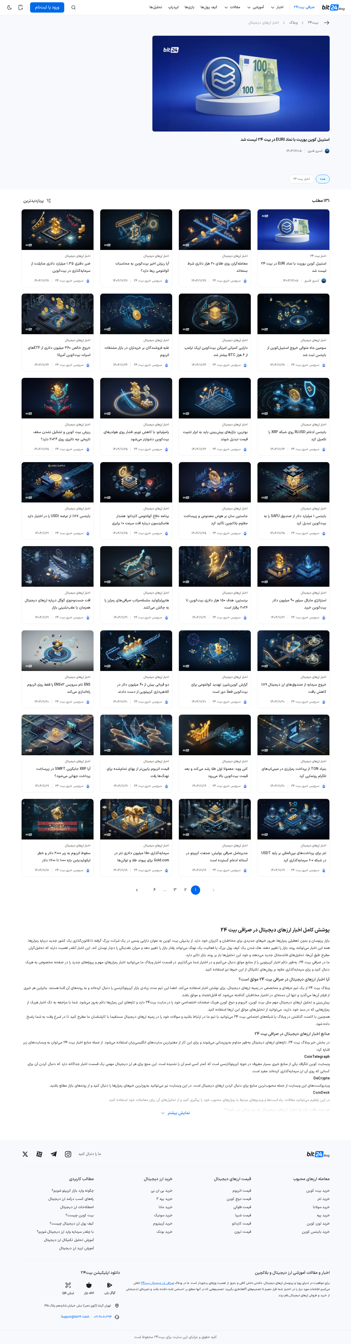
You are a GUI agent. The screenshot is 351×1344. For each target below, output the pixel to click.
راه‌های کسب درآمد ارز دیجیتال (71, 1199)
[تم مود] (9, 7)
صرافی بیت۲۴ (304, 7)
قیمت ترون (242, 1232)
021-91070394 (103, 1317)
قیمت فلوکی (242, 1207)
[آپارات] (39, 1154)
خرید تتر (323, 1199)
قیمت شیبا (243, 1215)
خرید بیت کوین (318, 1190)
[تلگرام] (54, 1154)
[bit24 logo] (315, 1154)
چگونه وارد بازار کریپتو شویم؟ (73, 1190)
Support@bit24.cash (75, 1317)
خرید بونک (164, 1232)
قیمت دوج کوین (239, 1199)
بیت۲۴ (313, 22)
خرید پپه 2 (164, 1199)
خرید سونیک (163, 1215)
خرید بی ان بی (161, 1190)
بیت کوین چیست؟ (80, 1215)
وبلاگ (293, 22)
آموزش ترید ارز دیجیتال (76, 1248)
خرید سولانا (321, 1207)
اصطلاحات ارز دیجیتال (77, 1207)
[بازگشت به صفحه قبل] (327, 23)
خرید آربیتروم (162, 1223)
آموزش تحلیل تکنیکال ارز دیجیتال (69, 1240)
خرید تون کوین (318, 1223)
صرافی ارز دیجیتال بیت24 (157, 1283)
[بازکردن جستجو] (73, 7)
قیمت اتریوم (242, 1190)
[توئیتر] (25, 1154)
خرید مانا (165, 1207)
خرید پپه (323, 1215)
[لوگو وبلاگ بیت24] (334, 7)
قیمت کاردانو (241, 1223)
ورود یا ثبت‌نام (47, 7)
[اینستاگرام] (68, 1154)
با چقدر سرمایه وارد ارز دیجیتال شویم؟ (65, 1232)
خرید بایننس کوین (316, 1232)
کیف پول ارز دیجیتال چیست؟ (72, 1223)
